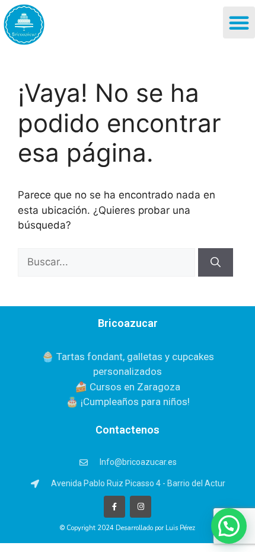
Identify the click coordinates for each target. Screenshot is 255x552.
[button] (239, 22)
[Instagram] (140, 506)
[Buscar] (215, 262)
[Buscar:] (108, 262)
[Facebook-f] (114, 506)
